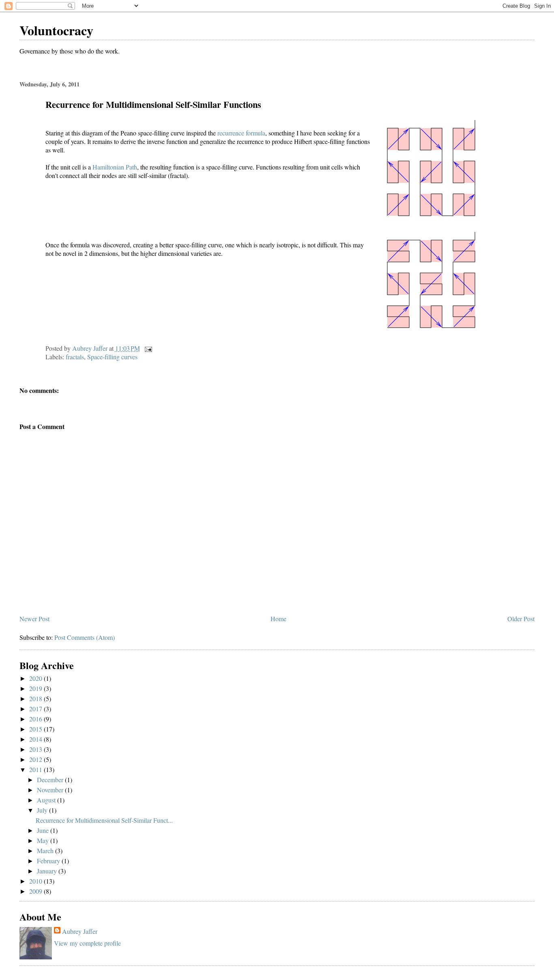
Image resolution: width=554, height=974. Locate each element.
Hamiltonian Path (114, 167)
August (47, 800)
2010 (36, 881)
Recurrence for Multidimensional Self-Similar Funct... (104, 820)
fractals (75, 356)
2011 (36, 769)
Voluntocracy (56, 30)
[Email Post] (148, 348)
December (51, 779)
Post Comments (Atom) (84, 637)
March (46, 850)
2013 (36, 749)
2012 (36, 759)
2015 (36, 729)
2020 (36, 678)
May (43, 840)
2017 (36, 708)
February (49, 860)
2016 (36, 718)
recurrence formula (241, 133)
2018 (36, 698)
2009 (36, 891)
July (43, 810)
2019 (36, 688)
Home (278, 618)
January (47, 871)
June (43, 830)
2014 (36, 739)
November (51, 789)
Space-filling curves (112, 356)
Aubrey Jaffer (79, 931)
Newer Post (34, 618)
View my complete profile (87, 943)
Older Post (521, 618)
